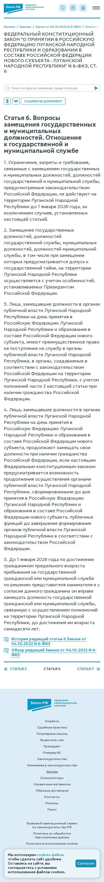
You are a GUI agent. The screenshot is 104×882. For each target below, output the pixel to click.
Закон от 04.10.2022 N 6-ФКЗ (58, 27)
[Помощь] (73, 8)
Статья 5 (18, 669)
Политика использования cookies (52, 843)
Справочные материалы (52, 784)
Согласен (85, 863)
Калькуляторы (52, 778)
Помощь (52, 803)
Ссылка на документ (43, 101)
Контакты (52, 797)
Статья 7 (85, 669)
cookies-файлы (50, 854)
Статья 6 (92, 27)
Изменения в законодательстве (52, 765)
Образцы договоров (52, 790)
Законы (25, 27)
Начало (9, 27)
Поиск (52, 809)
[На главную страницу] (23, 9)
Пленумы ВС (52, 752)
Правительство (52, 740)
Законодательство (52, 759)
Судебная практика (52, 727)
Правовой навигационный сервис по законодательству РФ (52, 825)
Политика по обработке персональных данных (52, 835)
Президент (52, 746)
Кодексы (52, 721)
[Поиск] (63, 8)
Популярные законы (52, 734)
